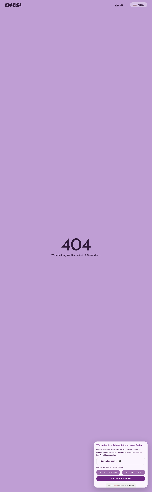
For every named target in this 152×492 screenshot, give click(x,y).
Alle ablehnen (133, 472)
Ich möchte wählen (121, 479)
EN (121, 4)
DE (116, 4)
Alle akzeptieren (108, 472)
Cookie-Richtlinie (118, 467)
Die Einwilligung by (121, 485)
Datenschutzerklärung (103, 467)
